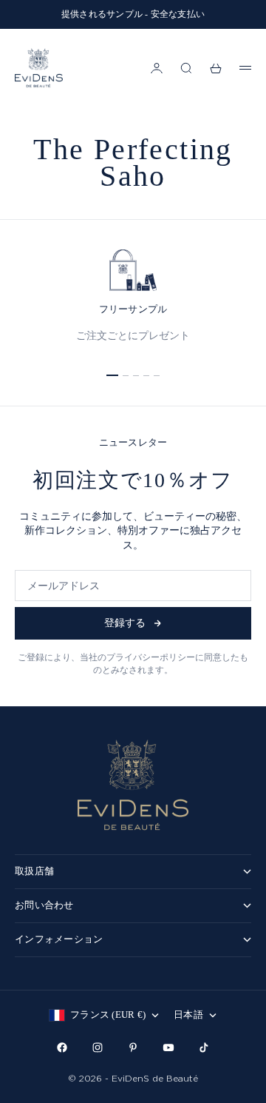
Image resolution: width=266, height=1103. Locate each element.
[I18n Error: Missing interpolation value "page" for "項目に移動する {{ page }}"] (112, 375)
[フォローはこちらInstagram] (97, 1047)
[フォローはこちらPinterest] (133, 1047)
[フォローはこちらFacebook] (62, 1047)
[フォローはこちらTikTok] (204, 1047)
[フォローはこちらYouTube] (168, 1047)
